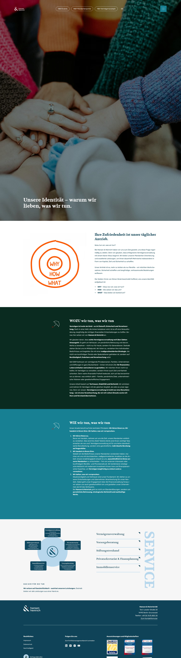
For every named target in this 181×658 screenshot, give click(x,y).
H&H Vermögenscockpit (106, 9)
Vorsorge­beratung (107, 542)
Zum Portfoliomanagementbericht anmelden (80, 641)
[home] (19, 8)
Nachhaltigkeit (28, 648)
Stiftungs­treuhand (107, 550)
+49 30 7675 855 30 (150, 616)
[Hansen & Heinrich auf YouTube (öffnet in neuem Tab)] (79, 646)
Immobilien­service (108, 567)
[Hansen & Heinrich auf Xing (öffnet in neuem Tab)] (70, 646)
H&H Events (62, 9)
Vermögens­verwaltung (110, 534)
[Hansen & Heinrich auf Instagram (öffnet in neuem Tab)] (74, 646)
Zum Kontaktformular (149, 618)
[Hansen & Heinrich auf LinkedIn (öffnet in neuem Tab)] (66, 646)
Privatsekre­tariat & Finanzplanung (117, 558)
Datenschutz (27, 644)
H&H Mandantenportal (82, 9)
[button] (124, 8)
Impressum (27, 640)
